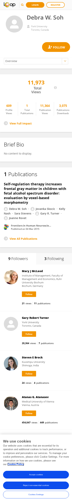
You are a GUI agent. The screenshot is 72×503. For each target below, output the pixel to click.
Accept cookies (36, 475)
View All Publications (23, 238)
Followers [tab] (18, 258)
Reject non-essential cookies (36, 485)
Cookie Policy (15, 464)
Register (55, 4)
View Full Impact (21, 123)
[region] (36, 468)
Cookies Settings (36, 494)
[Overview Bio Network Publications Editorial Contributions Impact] (36, 61)
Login (35, 4)
